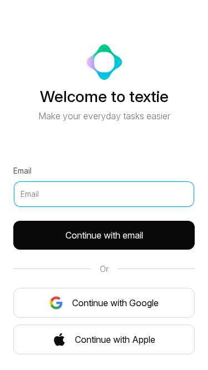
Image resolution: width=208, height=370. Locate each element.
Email (22, 170)
